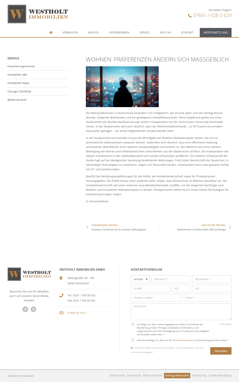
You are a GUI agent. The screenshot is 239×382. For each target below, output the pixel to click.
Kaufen (93, 32)
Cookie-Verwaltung (220, 375)
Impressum (134, 375)
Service (144, 32)
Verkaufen (70, 32)
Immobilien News (18, 83)
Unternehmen (119, 32)
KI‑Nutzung (199, 375)
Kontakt (187, 32)
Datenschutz (117, 375)
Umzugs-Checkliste (19, 91)
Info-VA (165, 32)
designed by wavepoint (20, 376)
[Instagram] (33, 309)
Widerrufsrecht (152, 375)
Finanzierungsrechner (21, 66)
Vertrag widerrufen (177, 375)
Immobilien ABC (17, 74)
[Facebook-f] (25, 309)
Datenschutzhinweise (183, 340)
